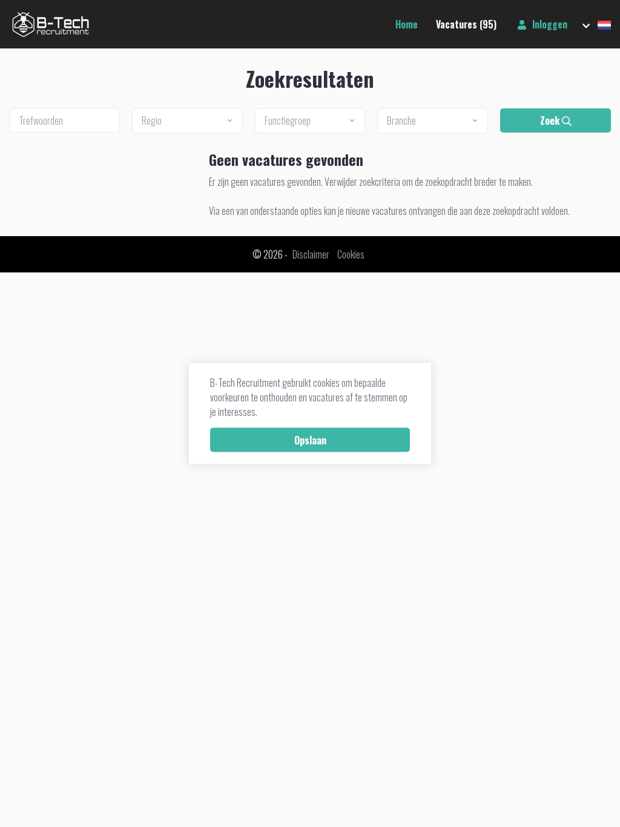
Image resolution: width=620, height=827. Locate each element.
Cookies (350, 254)
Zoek (551, 120)
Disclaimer (310, 254)
